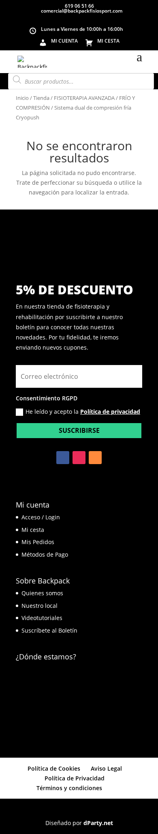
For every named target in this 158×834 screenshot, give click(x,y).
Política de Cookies (54, 768)
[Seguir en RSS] (95, 457)
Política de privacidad (110, 411)
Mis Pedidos (37, 542)
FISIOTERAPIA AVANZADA (84, 98)
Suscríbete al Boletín (49, 630)
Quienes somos (42, 593)
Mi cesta (32, 530)
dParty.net (98, 823)
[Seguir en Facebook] (62, 457)
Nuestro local (39, 605)
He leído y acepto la (83, 411)
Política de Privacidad (75, 778)
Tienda (41, 98)
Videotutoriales (41, 618)
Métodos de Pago (44, 554)
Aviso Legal (106, 768)
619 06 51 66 (79, 5)
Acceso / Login (40, 517)
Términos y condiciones (69, 788)
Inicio (22, 98)
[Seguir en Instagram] (79, 457)
